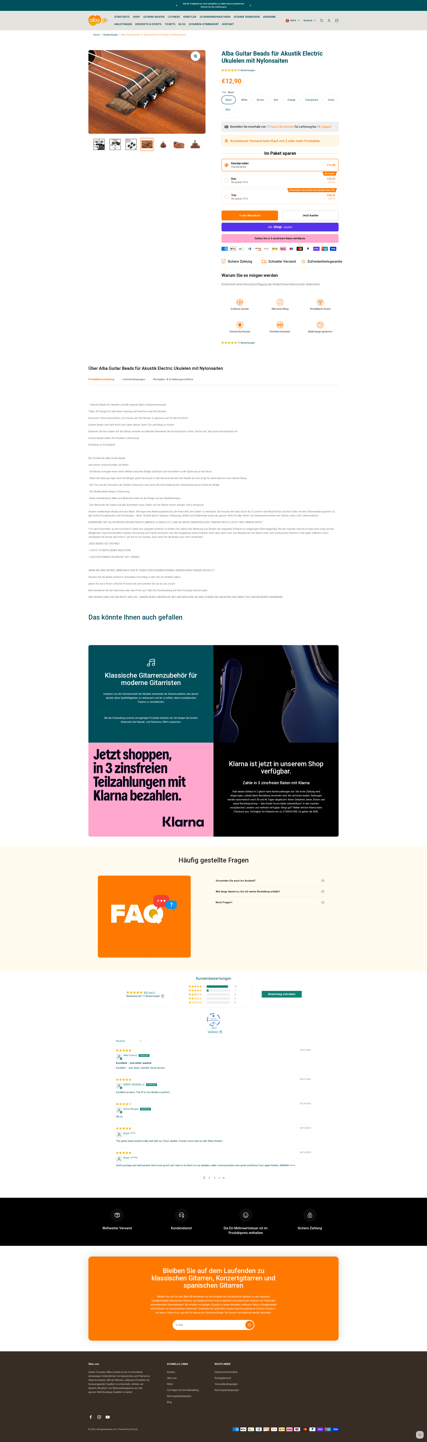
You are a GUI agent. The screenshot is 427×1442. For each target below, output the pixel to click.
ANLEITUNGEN (123, 24)
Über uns (172, 1378)
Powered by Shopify (128, 1429)
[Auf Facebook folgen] (90, 1417)
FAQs (170, 1384)
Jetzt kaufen (310, 215)
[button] (229, 70)
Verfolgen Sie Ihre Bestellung (183, 1390)
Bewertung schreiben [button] (281, 994)
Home (96, 34)
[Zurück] (176, 5)
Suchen (171, 1372)
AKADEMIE (269, 16)
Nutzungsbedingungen (179, 1396)
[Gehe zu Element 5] (99, 144)
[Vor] (250, 5)
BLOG (182, 24)
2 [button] (209, 1177)
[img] (123, 1050)
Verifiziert (213, 1031)
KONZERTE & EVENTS (148, 24)
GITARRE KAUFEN (153, 16)
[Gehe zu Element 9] (163, 144)
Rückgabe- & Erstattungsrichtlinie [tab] (173, 379)
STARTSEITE (122, 16)
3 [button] (214, 1177)
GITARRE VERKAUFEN (247, 16)
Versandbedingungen (226, 1384)
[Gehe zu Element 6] (115, 144)
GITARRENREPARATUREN (215, 16)
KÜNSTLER (189, 16)
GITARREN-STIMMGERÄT (204, 24)
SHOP (136, 16)
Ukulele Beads (110, 34)
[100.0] (213, 1019)
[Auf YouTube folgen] (107, 1417)
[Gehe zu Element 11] (195, 144)
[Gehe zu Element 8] (147, 144)
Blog (169, 1402)
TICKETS (170, 24)
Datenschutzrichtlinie (226, 1372)
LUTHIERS (174, 16)
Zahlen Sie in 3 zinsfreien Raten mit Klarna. (280, 238)
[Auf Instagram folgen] (99, 1417)
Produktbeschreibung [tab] (101, 379)
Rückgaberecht (223, 1378)
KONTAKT (228, 24)
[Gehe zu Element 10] (179, 144)
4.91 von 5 (149, 992)
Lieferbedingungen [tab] (133, 379)
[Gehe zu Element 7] (131, 144)
